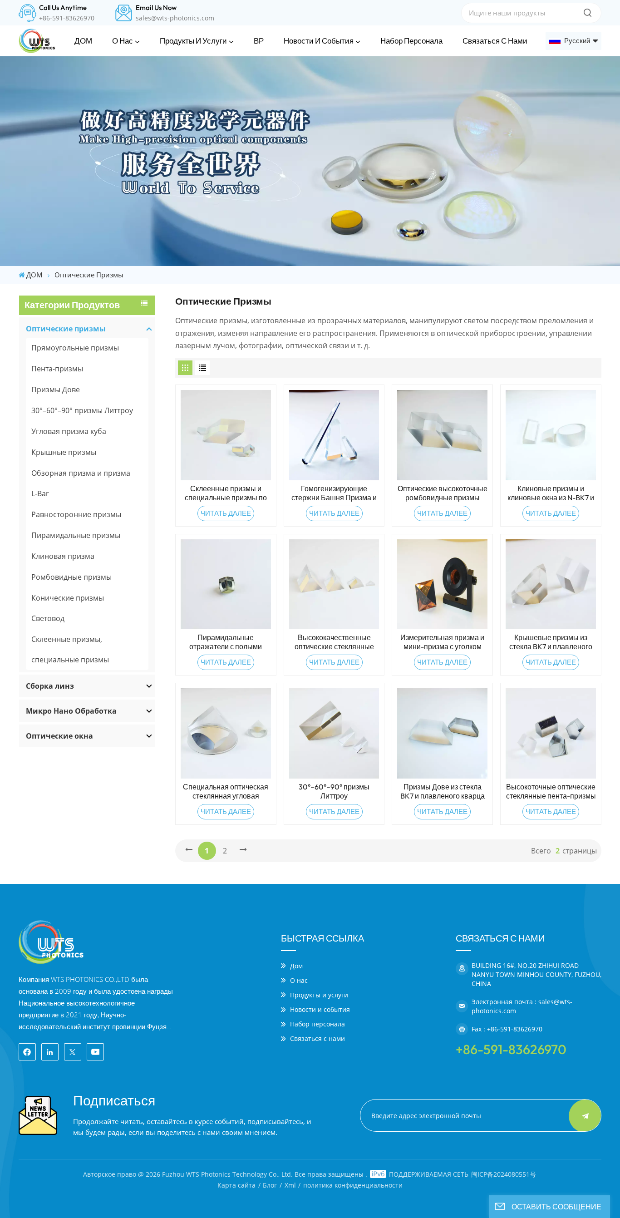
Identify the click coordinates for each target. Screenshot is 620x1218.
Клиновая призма (62, 556)
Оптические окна (59, 736)
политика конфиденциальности (353, 1185)
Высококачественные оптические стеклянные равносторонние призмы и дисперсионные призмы (334, 642)
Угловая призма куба (68, 431)
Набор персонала (411, 40)
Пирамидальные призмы (75, 535)
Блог (270, 1185)
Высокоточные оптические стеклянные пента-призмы (551, 791)
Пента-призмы (57, 369)
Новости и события (319, 40)
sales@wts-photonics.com (175, 18)
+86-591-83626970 (66, 18)
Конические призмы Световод (67, 608)
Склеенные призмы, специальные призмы (70, 649)
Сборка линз (50, 686)
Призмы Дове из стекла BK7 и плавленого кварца (442, 791)
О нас (122, 40)
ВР (259, 40)
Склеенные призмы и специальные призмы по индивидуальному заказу (225, 493)
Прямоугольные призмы (75, 348)
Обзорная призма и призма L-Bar (80, 483)
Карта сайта (236, 1185)
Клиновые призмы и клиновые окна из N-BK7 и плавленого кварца (550, 493)
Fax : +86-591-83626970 (507, 1029)
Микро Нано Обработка (71, 711)
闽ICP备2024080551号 (503, 1174)
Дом (296, 966)
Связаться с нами (495, 40)
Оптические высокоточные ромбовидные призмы (442, 493)
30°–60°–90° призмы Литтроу (82, 410)
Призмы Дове (55, 389)
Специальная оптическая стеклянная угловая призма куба (225, 791)
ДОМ (83, 40)
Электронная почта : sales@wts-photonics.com (522, 1006)
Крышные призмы (63, 452)
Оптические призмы (66, 329)
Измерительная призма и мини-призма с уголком (442, 642)
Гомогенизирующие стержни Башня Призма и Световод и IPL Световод (334, 493)
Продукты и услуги (193, 40)
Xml (290, 1185)
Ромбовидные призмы (71, 577)
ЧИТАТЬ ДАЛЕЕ (226, 513)
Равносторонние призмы (76, 514)
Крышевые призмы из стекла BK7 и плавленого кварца (550, 642)
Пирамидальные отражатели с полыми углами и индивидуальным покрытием (225, 642)
